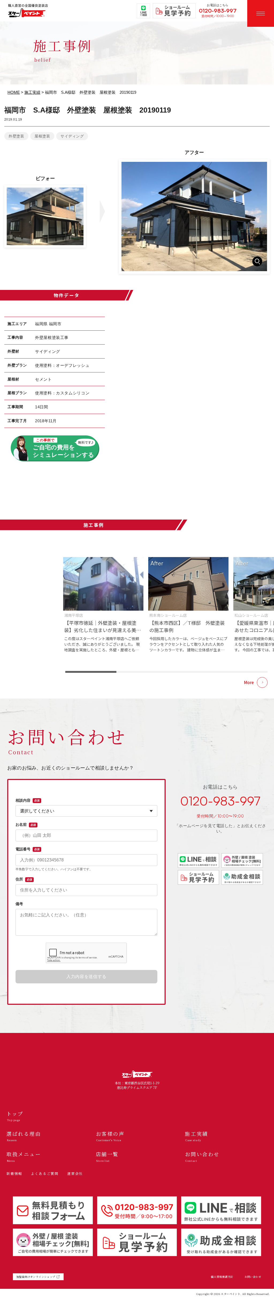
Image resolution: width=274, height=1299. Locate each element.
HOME (13, 92)
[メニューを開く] (260, 13)
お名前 (26, 824)
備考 (19, 904)
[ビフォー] (45, 216)
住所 (24, 879)
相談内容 (28, 800)
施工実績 (32, 92)
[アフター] (194, 216)
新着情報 (14, 1173)
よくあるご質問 (45, 1173)
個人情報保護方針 (222, 1277)
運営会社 (75, 1173)
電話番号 (28, 849)
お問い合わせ (253, 1277)
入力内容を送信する (86, 976)
